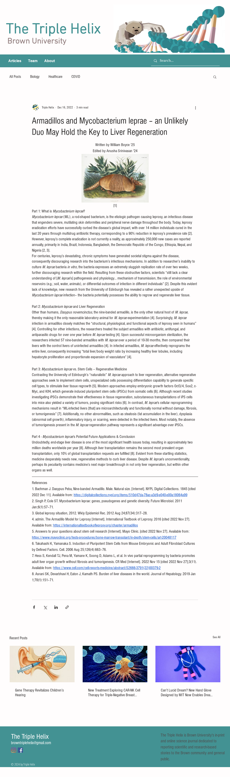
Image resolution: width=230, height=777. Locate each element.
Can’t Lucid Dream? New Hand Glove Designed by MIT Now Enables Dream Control (187, 692)
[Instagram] (13, 750)
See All (217, 637)
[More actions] (195, 107)
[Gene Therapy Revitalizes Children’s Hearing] (42, 664)
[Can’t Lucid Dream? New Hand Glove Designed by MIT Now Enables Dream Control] (187, 664)
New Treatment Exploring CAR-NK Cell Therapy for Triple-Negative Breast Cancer (114, 692)
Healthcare (55, 76)
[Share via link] (67, 607)
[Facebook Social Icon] (20, 750)
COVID (75, 76)
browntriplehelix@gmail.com (31, 743)
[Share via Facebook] (34, 607)
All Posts (15, 76)
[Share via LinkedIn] (56, 607)
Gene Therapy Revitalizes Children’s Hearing (39, 692)
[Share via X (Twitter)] (45, 607)
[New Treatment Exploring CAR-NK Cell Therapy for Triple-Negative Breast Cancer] (115, 664)
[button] (215, 77)
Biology (35, 76)
